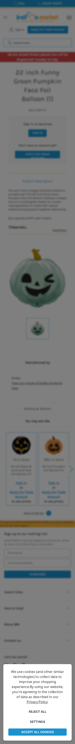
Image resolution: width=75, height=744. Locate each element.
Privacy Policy (37, 702)
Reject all (37, 712)
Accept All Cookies (37, 732)
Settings (37, 722)
